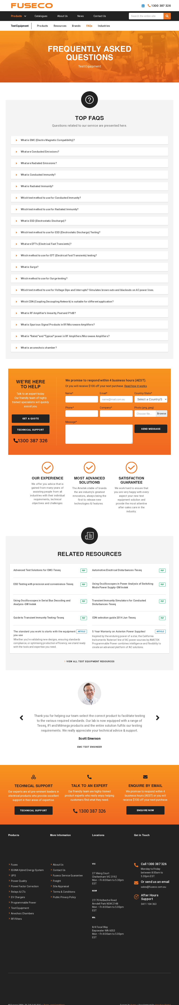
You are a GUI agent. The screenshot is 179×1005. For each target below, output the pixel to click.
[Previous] (21, 717)
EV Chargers (18, 897)
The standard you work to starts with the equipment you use (44, 633)
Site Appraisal (61, 886)
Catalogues (41, 16)
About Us (62, 16)
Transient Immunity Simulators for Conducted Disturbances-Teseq (119, 602)
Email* (103, 393)
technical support (30, 429)
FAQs (89, 25)
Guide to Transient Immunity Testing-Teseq (38, 617)
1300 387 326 (33, 440)
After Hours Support (149, 897)
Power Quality (19, 881)
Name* (69, 393)
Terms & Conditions (64, 891)
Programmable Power (23, 902)
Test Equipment (20, 908)
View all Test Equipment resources (90, 661)
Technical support (33, 810)
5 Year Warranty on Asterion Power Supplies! (119, 631)
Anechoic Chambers (22, 913)
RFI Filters (16, 918)
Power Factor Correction (25, 886)
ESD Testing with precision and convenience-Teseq (43, 584)
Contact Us (100, 16)
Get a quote (30, 418)
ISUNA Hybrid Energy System (27, 870)
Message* (71, 422)
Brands (76, 25)
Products (42, 25)
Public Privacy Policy (64, 897)
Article (81, 631)
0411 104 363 (148, 904)
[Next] (157, 717)
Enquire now (145, 810)
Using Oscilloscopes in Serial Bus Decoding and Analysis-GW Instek (41, 602)
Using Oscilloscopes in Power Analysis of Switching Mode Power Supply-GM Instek (122, 585)
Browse (161, 413)
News (80, 16)
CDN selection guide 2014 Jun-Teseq (114, 617)
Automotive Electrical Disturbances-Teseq (117, 570)
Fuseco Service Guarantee (68, 875)
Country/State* (143, 393)
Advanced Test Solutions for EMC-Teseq (37, 570)
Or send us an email (155, 882)
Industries (104, 25)
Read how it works (135, 386)
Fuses (14, 864)
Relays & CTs (18, 891)
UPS (13, 875)
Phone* (69, 407)
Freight (57, 881)
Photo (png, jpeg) (144, 407)
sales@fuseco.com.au (153, 886)
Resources (60, 25)
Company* (106, 407)
